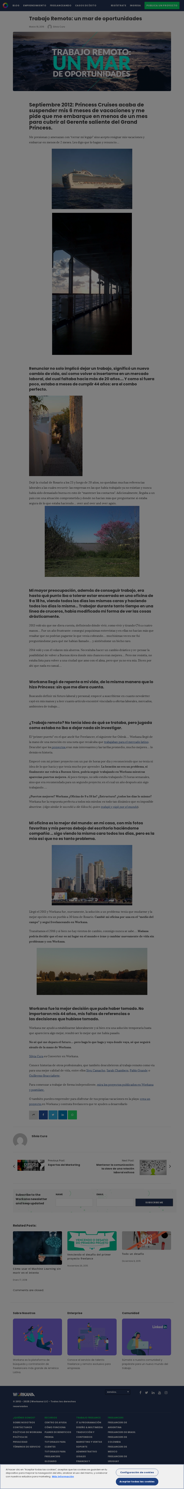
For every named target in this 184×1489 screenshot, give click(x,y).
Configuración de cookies (137, 1472)
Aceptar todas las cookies (137, 1481)
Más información (63, 1476)
